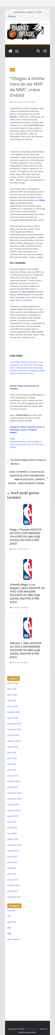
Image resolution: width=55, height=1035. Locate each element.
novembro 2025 (14, 729)
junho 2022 (12, 862)
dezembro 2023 (14, 845)
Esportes (11, 910)
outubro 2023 (13, 851)
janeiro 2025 (12, 787)
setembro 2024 (14, 810)
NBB (9, 933)
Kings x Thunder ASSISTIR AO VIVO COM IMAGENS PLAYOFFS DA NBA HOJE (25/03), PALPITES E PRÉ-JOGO (26, 536)
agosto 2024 (12, 816)
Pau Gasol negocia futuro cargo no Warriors (28, 462)
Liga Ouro (11, 922)
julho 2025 (11, 752)
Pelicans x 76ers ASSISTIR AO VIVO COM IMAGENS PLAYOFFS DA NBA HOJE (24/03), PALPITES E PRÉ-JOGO (25, 650)
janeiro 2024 (12, 839)
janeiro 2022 (12, 891)
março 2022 (12, 879)
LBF (9, 916)
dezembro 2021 (14, 897)
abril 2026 (11, 700)
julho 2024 (11, 822)
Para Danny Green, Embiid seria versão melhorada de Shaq (26, 368)
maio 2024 (11, 833)
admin (33, 102)
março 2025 (12, 775)
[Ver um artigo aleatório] (44, 51)
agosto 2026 (12, 683)
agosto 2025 (12, 747)
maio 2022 (11, 868)
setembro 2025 (14, 741)
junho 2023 (12, 856)
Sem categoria (13, 939)
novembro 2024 (14, 799)
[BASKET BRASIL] (10, 51)
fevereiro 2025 (13, 781)
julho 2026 (11, 689)
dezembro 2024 (14, 793)
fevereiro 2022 (13, 885)
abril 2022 (11, 874)
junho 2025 (12, 758)
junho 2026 (12, 695)
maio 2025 (11, 764)
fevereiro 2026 (13, 712)
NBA (12, 70)
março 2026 (12, 706)
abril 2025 (11, 770)
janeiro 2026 (12, 718)
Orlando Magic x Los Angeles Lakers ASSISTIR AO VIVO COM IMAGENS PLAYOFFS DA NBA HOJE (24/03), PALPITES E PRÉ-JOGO (27, 593)
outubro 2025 (13, 735)
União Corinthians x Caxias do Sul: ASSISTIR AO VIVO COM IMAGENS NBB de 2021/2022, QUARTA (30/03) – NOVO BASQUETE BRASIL (26, 477)
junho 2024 (12, 827)
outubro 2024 (13, 804)
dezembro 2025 (14, 723)
